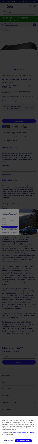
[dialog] (19, 430)
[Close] (35, 419)
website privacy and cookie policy (22, 433)
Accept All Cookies (23, 441)
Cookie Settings (8, 440)
